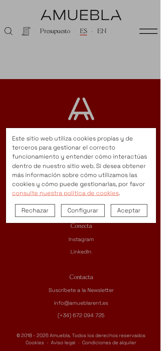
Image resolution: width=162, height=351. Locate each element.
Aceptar (129, 210)
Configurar (82, 210)
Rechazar (35, 210)
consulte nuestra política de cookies (65, 193)
